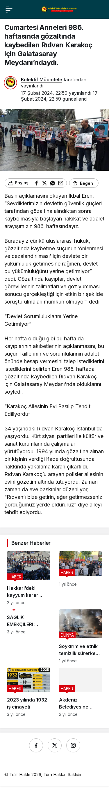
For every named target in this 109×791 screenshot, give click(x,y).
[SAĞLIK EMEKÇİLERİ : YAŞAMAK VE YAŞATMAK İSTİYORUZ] (28, 636)
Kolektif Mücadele (41, 79)
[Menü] (9, 9)
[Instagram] (73, 745)
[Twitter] (55, 745)
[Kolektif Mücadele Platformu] (59, 9)
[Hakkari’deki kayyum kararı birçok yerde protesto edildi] (28, 578)
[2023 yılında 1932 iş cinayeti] (28, 692)
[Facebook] (36, 745)
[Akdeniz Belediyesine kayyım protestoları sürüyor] (80, 692)
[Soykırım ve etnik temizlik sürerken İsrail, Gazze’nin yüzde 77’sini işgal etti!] (80, 636)
